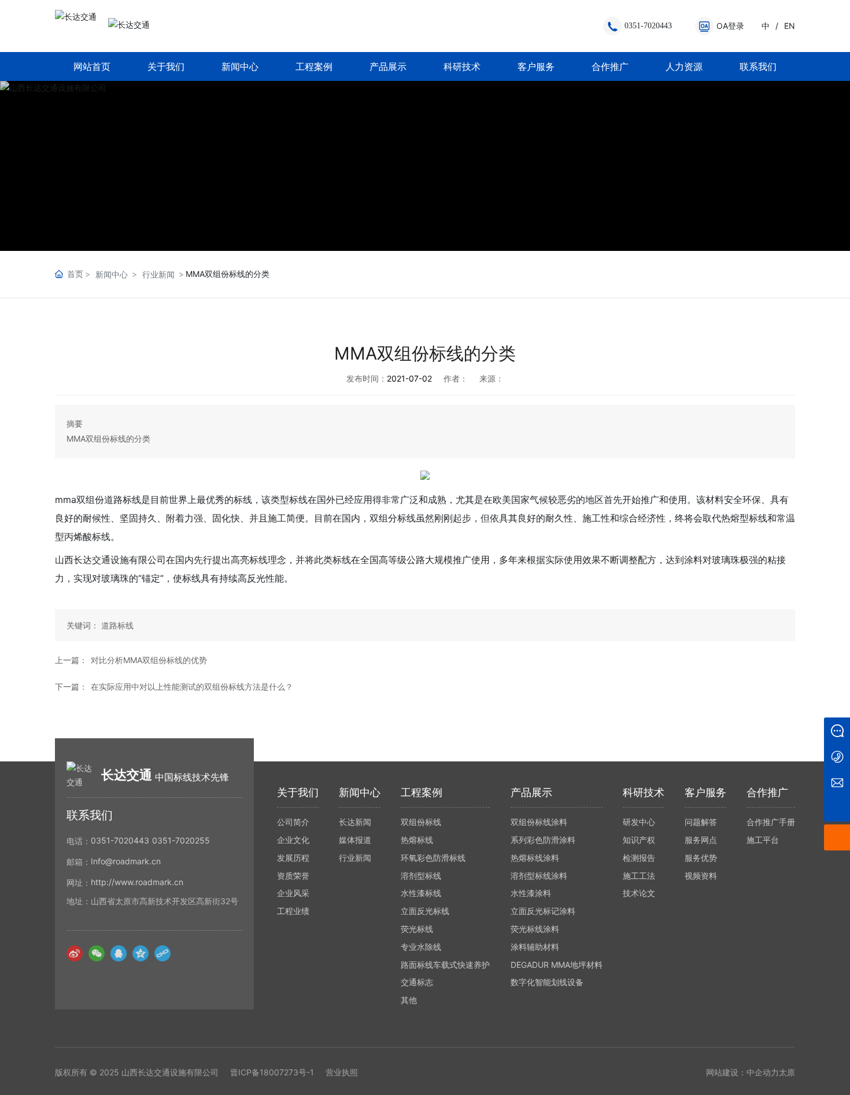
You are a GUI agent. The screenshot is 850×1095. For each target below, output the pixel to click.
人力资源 (684, 66)
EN (789, 26)
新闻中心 (239, 66)
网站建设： (726, 1072)
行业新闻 (158, 274)
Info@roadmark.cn (126, 861)
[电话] (837, 756)
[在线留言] (837, 730)
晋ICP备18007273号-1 (272, 1072)
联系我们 (758, 66)
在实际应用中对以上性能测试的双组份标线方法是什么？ (192, 686)
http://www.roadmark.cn (137, 882)
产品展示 (387, 66)
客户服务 (536, 66)
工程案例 (313, 66)
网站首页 (91, 66)
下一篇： (71, 686)
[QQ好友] (118, 953)
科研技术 (462, 66)
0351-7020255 (181, 840)
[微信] (96, 953)
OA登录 (730, 26)
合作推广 (610, 66)
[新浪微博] (74, 953)
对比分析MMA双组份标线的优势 (149, 660)
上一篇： (71, 660)
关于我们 (165, 66)
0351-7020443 (648, 25)
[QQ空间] (140, 953)
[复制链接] (162, 953)
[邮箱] (837, 783)
